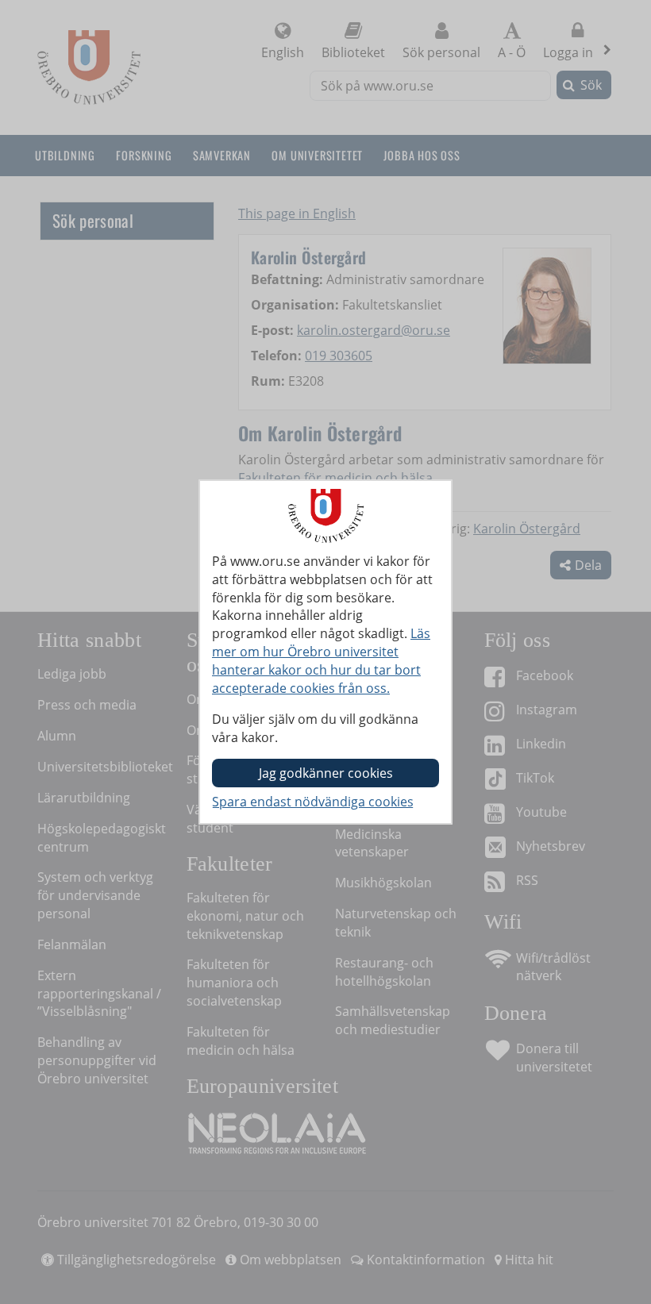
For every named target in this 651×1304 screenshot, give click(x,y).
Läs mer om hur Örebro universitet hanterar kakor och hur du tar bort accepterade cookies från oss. (321, 661)
